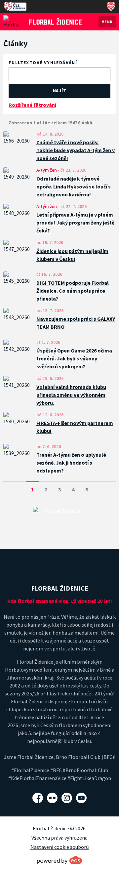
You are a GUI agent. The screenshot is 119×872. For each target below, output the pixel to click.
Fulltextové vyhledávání (43, 62)
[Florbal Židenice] (55, 21)
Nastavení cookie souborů (59, 847)
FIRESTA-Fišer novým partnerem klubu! (74, 427)
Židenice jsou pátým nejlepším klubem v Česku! (72, 255)
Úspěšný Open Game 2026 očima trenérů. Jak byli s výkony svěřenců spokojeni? (74, 358)
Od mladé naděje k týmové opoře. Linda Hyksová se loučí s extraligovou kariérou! (73, 186)
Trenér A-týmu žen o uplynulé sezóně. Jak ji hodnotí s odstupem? (71, 462)
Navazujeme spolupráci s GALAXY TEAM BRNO (75, 322)
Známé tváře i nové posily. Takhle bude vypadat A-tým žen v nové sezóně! (75, 150)
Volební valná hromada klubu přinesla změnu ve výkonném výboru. (71, 395)
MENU (107, 21)
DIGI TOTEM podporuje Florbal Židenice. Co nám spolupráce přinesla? (72, 290)
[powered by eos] (59, 860)
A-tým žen (46, 170)
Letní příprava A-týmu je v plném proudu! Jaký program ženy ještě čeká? (75, 222)
